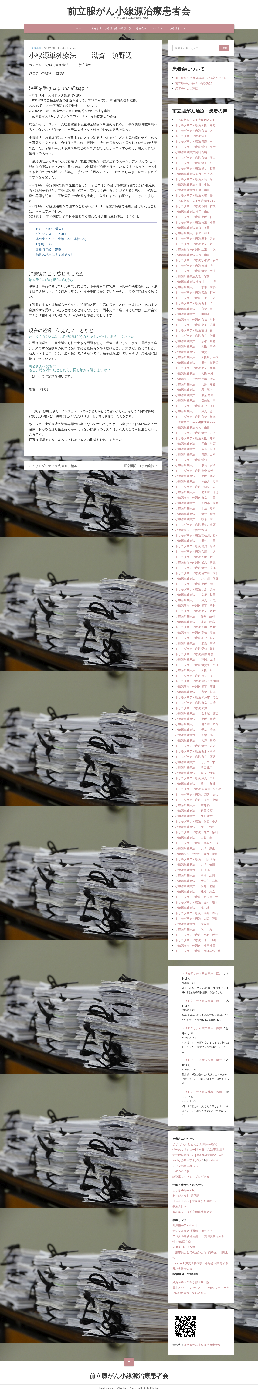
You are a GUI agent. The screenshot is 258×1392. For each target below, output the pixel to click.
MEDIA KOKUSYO (183, 1247)
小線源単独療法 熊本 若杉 (195, 287)
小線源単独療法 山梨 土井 (195, 837)
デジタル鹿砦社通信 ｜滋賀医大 (192, 1231)
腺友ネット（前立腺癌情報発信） (193, 1212)
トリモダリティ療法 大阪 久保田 (196, 859)
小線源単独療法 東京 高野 (194, 395)
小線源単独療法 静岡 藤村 (195, 616)
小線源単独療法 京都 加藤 (195, 341)
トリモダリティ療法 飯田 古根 (195, 206)
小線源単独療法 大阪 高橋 (195, 346)
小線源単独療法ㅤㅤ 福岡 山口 (192, 211)
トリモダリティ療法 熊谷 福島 (195, 168)
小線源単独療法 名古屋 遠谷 (196, 492)
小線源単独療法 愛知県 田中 (196, 400)
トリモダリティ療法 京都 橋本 (195, 416)
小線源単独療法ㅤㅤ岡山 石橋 (191, 152)
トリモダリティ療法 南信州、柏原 (196, 535)
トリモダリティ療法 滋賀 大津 (195, 271)
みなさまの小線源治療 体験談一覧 (111, 28)
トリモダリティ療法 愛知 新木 (196, 902)
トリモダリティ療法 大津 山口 (195, 708)
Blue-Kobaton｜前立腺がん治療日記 (194, 1201)
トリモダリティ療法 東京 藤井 (195, 325)
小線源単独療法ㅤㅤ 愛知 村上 (192, 233)
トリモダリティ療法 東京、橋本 (195, 368)
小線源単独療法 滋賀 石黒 (195, 600)
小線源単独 (35, 48)
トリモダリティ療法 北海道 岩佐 (196, 794)
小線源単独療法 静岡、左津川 (196, 659)
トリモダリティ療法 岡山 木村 (195, 627)
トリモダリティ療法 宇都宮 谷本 (196, 260)
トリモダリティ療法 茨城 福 (194, 330)
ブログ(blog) (202, 1176)
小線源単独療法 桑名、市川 (195, 783)
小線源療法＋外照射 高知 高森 (195, 632)
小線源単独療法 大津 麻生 (195, 848)
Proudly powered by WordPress (113, 1388)
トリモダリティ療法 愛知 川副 (195, 648)
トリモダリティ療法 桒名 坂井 (196, 935)
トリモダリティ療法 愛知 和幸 (195, 147)
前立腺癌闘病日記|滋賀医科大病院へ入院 (198, 1155)
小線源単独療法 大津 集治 (195, 740)
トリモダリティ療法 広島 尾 (194, 179)
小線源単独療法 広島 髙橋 (195, 643)
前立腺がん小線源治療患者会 (129, 11)
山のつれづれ (180, 1171)
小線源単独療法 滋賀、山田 (195, 541)
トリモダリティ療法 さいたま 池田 (197, 681)
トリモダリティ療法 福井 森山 (196, 913)
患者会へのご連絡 (186, 88)
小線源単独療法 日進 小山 (194, 870)
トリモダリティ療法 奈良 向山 (195, 676)
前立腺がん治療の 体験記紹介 (194, 83)
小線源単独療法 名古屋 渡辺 (196, 713)
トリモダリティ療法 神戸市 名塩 (196, 697)
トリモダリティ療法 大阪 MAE (195, 584)
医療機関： (194, 120)
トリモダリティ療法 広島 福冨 (195, 292)
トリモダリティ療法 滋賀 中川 (195, 778)
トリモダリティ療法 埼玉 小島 (195, 222)
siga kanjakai (70, 48)
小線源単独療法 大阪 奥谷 (195, 476)
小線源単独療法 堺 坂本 (194, 389)
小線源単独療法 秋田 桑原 (194, 810)
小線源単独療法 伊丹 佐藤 (195, 886)
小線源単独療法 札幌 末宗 (195, 891)
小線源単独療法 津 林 (192, 908)
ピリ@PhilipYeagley (184, 1190)
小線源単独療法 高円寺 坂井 (196, 503)
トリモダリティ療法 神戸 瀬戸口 (196, 406)
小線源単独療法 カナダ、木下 (196, 762)
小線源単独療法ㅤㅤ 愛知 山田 (192, 427)
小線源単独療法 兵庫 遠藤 (195, 384)
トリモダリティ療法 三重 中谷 (195, 298)
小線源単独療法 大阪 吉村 (194, 373)
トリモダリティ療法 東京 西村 (195, 611)
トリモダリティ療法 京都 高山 (195, 157)
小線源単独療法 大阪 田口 (194, 924)
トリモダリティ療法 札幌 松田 (195, 195)
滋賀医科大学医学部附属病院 (190, 1282)
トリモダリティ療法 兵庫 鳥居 (194, 654)
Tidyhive (154, 1388)
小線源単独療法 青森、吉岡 (195, 454)
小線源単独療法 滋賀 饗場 (195, 514)
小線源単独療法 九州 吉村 (194, 816)
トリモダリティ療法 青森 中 (194, 141)
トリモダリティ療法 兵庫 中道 (195, 551)
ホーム (80, 28)
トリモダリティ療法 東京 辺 (194, 244)
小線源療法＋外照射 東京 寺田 (195, 497)
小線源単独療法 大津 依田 (195, 864)
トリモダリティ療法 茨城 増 (194, 265)
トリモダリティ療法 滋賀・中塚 (196, 800)
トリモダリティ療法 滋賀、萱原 (195, 524)
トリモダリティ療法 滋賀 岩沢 (195, 433)
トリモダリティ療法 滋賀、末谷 (195, 746)
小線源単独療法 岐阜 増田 (195, 519)
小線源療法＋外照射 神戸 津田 (195, 945)
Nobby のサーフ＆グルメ (187, 1160)
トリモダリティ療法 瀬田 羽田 (196, 940)
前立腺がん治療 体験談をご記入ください (201, 78)
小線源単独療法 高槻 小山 (195, 735)
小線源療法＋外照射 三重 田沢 (195, 249)
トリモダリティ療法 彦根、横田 (195, 557)
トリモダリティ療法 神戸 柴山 (196, 832)
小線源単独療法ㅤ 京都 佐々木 (194, 174)
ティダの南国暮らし (185, 1166)
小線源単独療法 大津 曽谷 (195, 827)
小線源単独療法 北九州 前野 (196, 578)
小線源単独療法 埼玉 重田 (194, 767)
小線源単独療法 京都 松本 (195, 692)
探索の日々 (179, 1206)
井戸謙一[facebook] (184, 1225)
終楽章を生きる (182, 1176)
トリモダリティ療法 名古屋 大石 (196, 573)
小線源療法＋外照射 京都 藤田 (196, 854)
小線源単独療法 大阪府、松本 (196, 357)
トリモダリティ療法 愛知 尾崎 (195, 546)
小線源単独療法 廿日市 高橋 (196, 881)
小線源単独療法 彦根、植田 (195, 594)
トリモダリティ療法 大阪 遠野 (195, 125)
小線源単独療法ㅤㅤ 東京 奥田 (192, 228)
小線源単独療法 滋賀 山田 (195, 352)
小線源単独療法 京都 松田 (194, 805)
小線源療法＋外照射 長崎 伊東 (195, 379)
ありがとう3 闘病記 (185, 1195)
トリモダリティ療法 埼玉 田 (194, 136)
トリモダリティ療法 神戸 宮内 (195, 638)
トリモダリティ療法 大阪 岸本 (195, 438)
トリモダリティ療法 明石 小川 (196, 821)
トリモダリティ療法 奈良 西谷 (195, 756)
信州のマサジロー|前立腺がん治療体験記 (198, 1149)
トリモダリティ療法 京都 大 (194, 130)
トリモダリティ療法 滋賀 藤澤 (195, 568)
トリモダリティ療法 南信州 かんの (198, 789)
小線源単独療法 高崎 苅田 (195, 875)
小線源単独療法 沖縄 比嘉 (195, 622)
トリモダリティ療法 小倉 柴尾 (195, 589)
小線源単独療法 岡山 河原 (195, 443)
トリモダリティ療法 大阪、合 (194, 217)
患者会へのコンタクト (149, 28)
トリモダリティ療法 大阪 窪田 (196, 918)
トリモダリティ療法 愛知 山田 (195, 460)
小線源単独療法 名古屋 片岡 (196, 724)
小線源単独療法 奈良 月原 (195, 449)
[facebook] (212, 1160)
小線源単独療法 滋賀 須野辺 (196, 363)
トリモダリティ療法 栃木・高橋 (195, 751)
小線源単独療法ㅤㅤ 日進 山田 (192, 255)
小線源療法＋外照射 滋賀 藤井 (195, 686)
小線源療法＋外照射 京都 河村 (195, 319)
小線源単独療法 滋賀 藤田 (195, 411)
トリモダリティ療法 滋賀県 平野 (196, 665)
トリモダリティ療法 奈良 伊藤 (195, 335)
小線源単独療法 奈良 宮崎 (195, 465)
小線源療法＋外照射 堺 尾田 (192, 530)
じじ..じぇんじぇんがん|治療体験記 (194, 1144)
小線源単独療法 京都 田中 (195, 309)
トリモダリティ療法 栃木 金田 (195, 303)
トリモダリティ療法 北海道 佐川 (196, 487)
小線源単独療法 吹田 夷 (193, 929)
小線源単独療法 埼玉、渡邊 (195, 773)
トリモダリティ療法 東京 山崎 (195, 702)
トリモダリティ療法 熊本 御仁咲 (196, 843)
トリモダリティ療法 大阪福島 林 (198, 951)
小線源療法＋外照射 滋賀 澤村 (195, 605)
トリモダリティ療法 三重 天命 (195, 238)
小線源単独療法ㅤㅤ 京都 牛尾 (192, 184)
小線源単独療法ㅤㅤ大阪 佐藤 (192, 276)
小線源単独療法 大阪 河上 (195, 670)
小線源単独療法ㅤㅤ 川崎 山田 (192, 190)
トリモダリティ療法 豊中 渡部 (194, 470)
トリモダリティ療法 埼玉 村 (194, 163)
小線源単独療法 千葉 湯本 (195, 508)
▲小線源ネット (176, 28)
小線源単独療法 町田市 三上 (196, 314)
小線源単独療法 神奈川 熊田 (196, 481)
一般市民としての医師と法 (189, 1252)
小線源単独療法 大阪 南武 (195, 719)
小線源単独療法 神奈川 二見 (195, 281)
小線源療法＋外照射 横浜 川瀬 (195, 562)
